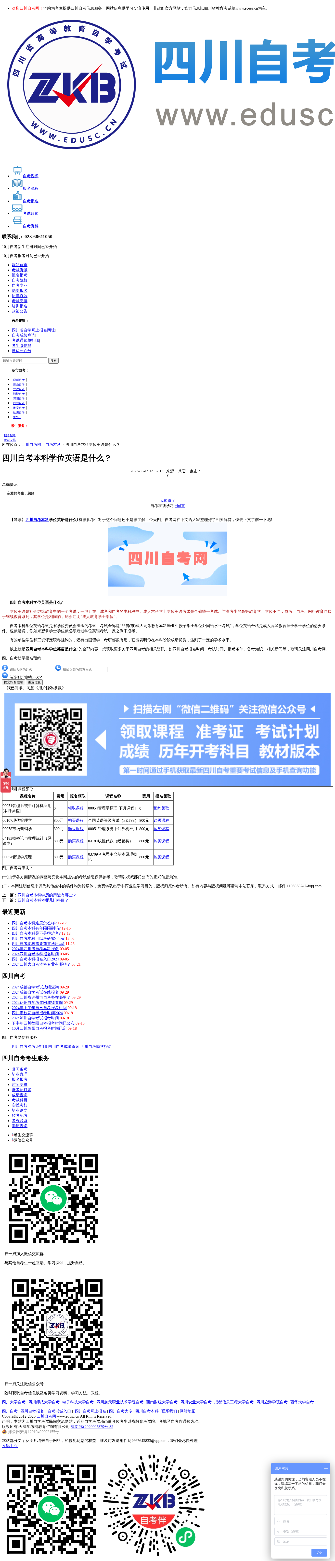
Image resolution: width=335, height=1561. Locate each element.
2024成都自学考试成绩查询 (35, 987)
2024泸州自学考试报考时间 (35, 1018)
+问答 (180, 506)
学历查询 (19, 1126)
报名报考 (19, 275)
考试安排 (19, 301)
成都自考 (19, 380)
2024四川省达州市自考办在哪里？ (41, 997)
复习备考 (19, 1069)
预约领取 (161, 808)
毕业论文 (19, 1110)
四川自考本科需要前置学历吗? (38, 944)
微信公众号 (21, 351)
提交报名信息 (13, 682)
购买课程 (76, 820)
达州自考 (19, 412)
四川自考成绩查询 (63, 1046)
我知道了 (167, 500)
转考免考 (19, 1115)
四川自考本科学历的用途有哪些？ (47, 895)
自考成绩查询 (23, 335)
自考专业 (19, 285)
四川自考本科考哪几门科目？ (43, 900)
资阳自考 (19, 398)
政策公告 (19, 311)
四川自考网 (31, 444)
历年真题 (19, 296)
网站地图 (187, 1411)
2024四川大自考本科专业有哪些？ (41, 964)
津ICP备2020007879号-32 (92, 1426)
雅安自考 (19, 408)
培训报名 (19, 306)
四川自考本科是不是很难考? (36, 933)
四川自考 (10, 1411)
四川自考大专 (120, 1411)
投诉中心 (10, 1446)
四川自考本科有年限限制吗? (36, 928)
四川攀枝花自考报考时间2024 (37, 1013)
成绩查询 (19, 1095)
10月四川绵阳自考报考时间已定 (39, 1028)
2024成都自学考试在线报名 (35, 992)
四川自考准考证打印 (29, 1046)
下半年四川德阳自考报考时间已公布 (43, 1023)
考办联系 (19, 1121)
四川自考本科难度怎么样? (34, 923)
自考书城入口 (59, 1411)
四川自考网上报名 (90, 1411)
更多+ (17, 417)
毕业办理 (19, 1074)
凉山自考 (19, 384)
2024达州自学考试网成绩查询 (37, 1002)
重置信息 (34, 682)
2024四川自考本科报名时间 (35, 954)
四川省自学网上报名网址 (33, 330)
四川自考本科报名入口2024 (35, 959)
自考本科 (53, 444)
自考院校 (19, 280)
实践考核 (19, 1105)
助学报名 (19, 290)
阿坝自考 (19, 394)
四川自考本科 (37, 520)
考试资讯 (19, 270)
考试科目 (19, 1100)
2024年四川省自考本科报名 (35, 949)
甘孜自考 (19, 389)
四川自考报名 (32, 1411)
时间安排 (19, 1084)
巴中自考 (19, 403)
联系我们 (169, 1411)
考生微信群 (21, 345)
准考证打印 (21, 1090)
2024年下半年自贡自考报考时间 (39, 1008)
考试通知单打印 (25, 340)
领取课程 (76, 808)
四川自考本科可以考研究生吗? (38, 938)
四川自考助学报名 (96, 1046)
